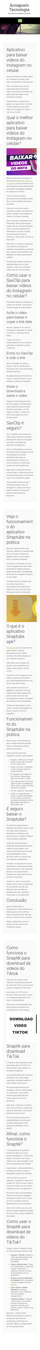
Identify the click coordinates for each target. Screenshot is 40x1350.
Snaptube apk (13, 648)
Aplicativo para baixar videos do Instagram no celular (19, 60)
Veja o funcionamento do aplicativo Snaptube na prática (20, 529)
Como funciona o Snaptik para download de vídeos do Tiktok (19, 960)
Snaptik (13, 1285)
